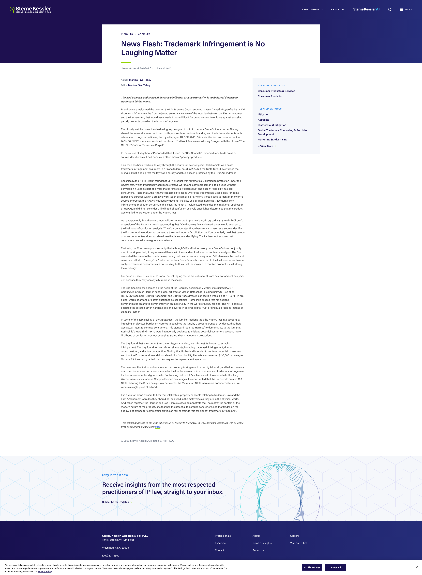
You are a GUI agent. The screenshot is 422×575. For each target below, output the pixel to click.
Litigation (263, 114)
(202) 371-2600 (110, 556)
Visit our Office (298, 543)
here (157, 427)
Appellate (263, 120)
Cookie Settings (312, 567)
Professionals (312, 9)
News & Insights (262, 543)
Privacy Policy (45, 572)
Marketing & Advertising (272, 139)
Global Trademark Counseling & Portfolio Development (282, 132)
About (256, 536)
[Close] (416, 567)
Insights (127, 34)
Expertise (338, 9)
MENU (408, 9)
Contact (219, 550)
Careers (294, 536)
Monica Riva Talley (140, 80)
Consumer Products (270, 96)
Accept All (336, 567)
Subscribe (258, 550)
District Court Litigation (272, 125)
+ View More (266, 146)
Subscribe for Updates (116, 502)
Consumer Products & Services (276, 91)
